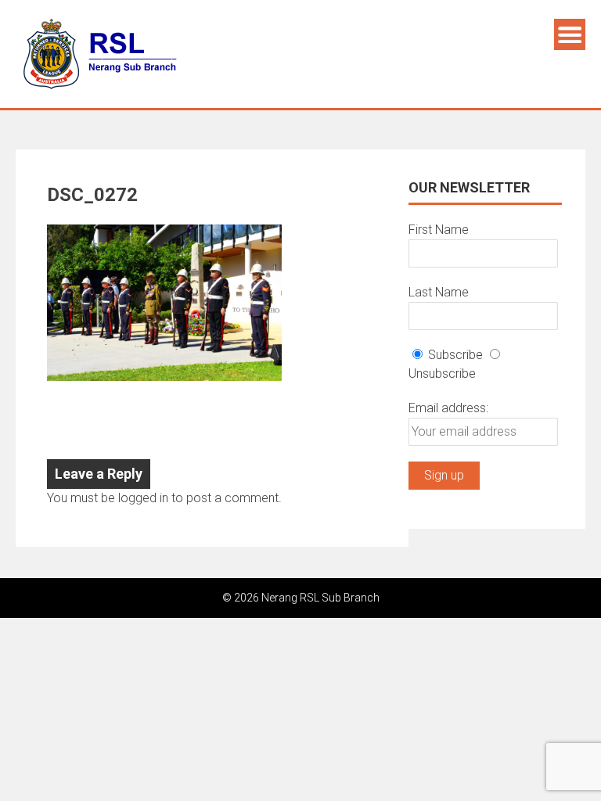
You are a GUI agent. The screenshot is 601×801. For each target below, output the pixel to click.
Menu (569, 34)
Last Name (438, 292)
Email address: (448, 407)
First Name (438, 229)
